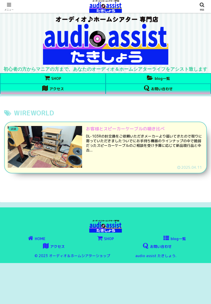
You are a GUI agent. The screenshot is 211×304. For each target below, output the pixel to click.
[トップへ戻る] (203, 296)
